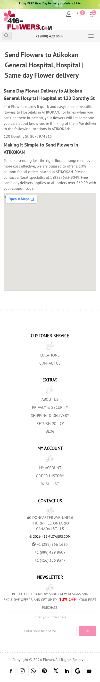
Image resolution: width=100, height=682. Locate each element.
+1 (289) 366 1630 (52, 544)
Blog (50, 431)
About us (50, 399)
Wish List (50, 483)
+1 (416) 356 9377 (50, 560)
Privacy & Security (50, 407)
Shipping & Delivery (50, 415)
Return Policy (50, 423)
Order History (50, 475)
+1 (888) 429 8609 (50, 36)
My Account (50, 467)
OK (87, 631)
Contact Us (50, 363)
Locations (50, 355)
